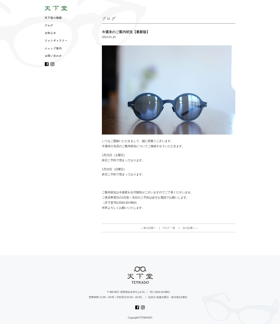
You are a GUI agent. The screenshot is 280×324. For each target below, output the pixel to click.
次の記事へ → (190, 227)
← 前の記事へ (148, 227)
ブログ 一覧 (168, 227)
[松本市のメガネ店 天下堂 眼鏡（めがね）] (56, 8)
